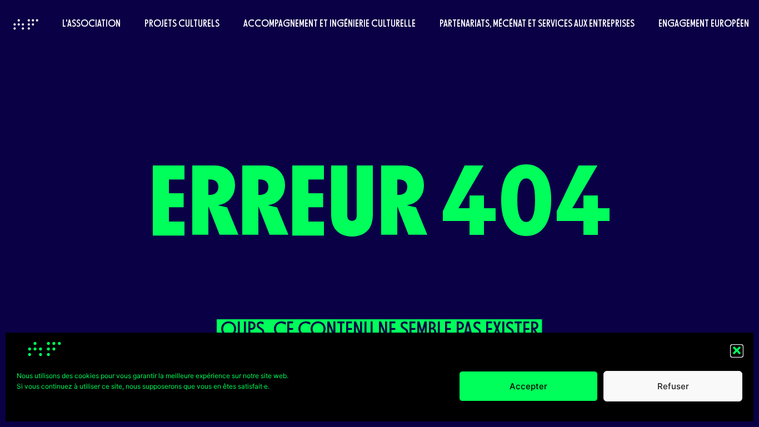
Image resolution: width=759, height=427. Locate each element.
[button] (736, 350)
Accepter (528, 386)
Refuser (673, 386)
